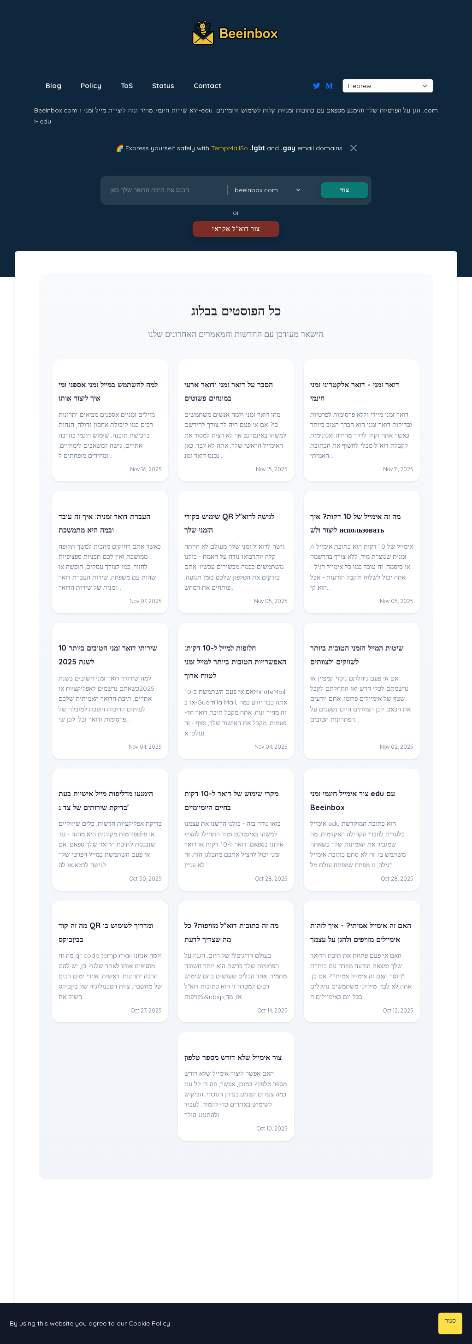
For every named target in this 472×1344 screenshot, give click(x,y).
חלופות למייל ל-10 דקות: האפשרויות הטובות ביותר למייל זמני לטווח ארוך (235, 661)
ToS (127, 85)
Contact (207, 85)
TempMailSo (229, 148)
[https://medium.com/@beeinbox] (329, 85)
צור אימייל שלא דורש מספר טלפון (233, 1057)
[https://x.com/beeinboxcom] (316, 85)
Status (163, 85)
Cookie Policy (149, 1323)
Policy (91, 85)
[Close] (353, 148)
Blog (53, 85)
